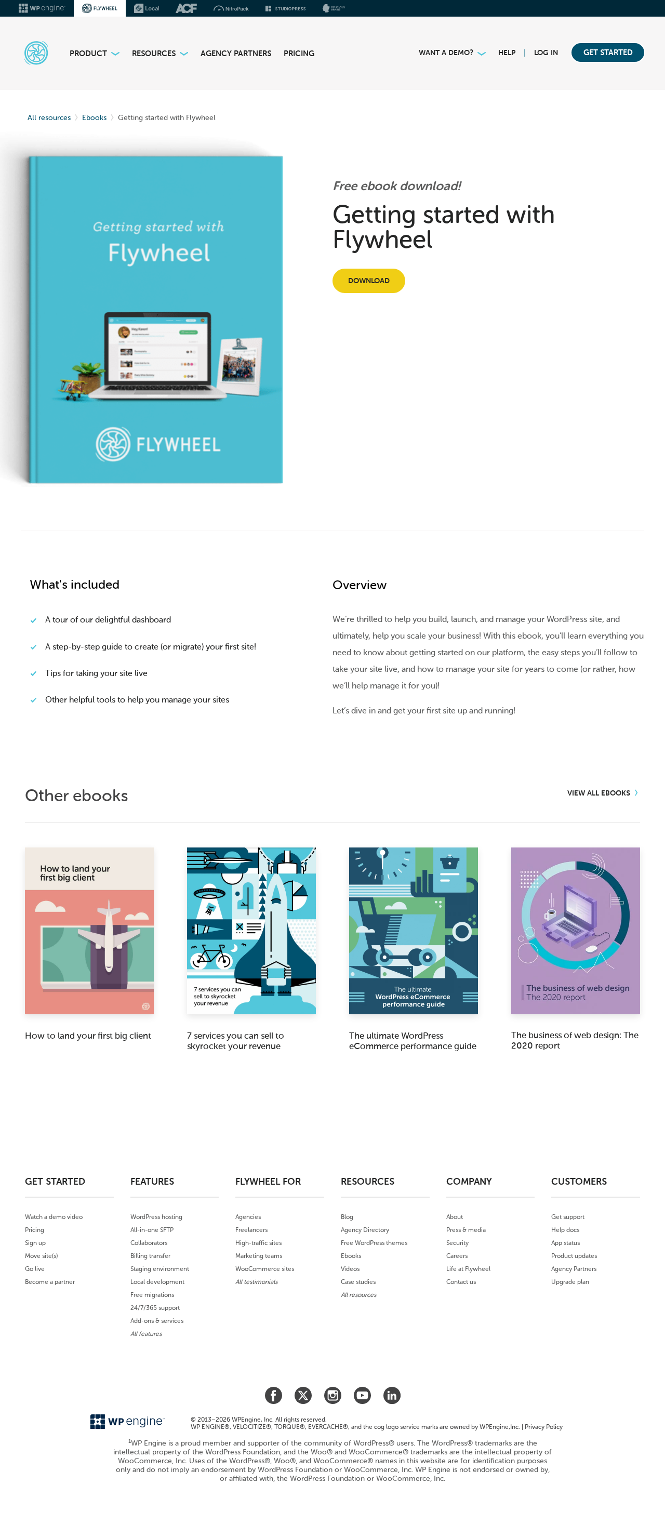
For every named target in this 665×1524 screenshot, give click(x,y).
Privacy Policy (544, 1426)
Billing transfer (150, 1256)
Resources (154, 53)
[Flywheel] (30, 52)
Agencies (248, 1217)
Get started (608, 52)
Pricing (299, 53)
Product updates (574, 1256)
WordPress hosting (156, 1217)
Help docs (565, 1230)
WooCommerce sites (264, 1269)
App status (565, 1243)
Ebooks (94, 117)
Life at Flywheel (468, 1269)
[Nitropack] (231, 8)
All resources (49, 117)
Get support (567, 1217)
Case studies (358, 1282)
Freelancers (251, 1230)
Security (457, 1243)
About (454, 1217)
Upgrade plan (570, 1282)
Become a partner (50, 1282)
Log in (546, 52)
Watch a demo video (54, 1217)
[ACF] (186, 8)
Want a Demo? (446, 52)
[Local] (146, 8)
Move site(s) (41, 1256)
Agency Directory (365, 1230)
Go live (35, 1269)
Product (88, 53)
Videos (350, 1269)
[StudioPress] (285, 8)
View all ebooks (599, 793)
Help (506, 52)
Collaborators (148, 1243)
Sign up (35, 1243)
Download (369, 280)
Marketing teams (258, 1256)
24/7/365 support (155, 1307)
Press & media (466, 1230)
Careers (457, 1256)
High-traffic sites (258, 1243)
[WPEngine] (42, 8)
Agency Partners (236, 53)
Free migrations (152, 1294)
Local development (157, 1282)
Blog (347, 1217)
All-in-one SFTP (152, 1230)
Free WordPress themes (374, 1243)
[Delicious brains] (334, 8)
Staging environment (159, 1269)
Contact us (461, 1282)
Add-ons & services (156, 1320)
